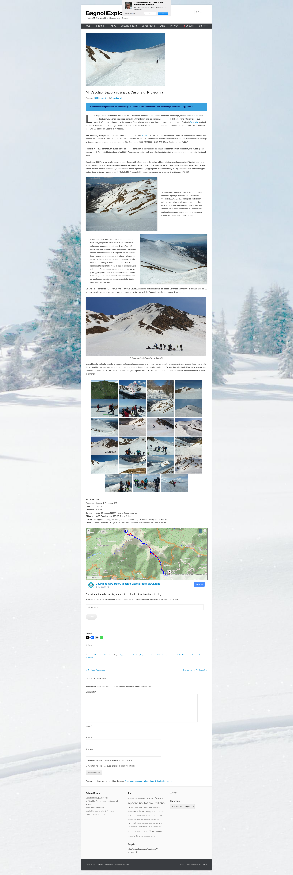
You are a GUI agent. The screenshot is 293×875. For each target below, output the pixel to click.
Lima (160, 816)
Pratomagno (134, 826)
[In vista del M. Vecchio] (188, 389)
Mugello (134, 819)
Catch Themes (202, 864)
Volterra (153, 836)
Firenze (156, 812)
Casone (153, 655)
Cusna (154, 807)
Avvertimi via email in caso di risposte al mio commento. (110, 760)
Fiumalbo (161, 812)
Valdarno (130, 836)
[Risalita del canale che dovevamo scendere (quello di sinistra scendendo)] (188, 446)
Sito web (89, 749)
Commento (91, 692)
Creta (150, 807)
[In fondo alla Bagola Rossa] (104, 446)
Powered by (128, 13)
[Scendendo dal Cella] (174, 483)
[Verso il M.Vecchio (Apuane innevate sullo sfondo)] (104, 408)
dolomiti (131, 812)
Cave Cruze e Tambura (95, 814)
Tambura (146, 832)
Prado (144, 136)
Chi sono (99, 26)
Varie (162, 26)
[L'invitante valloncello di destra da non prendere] (160, 427)
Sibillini (136, 832)
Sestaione (131, 832)
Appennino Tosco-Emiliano (129, 655)
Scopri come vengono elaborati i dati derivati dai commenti (148, 781)
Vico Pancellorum (145, 836)
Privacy (174, 26)
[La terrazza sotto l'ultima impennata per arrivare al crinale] (104, 464)
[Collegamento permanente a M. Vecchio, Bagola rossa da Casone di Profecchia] (146, 59)
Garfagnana (166, 655)
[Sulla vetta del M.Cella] (146, 483)
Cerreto (140, 807)
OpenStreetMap (189, 575)
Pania (141, 819)
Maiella (130, 819)
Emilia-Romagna (144, 811)
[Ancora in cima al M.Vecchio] (118, 483)
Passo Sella (140, 823)
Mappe (113, 26)
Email (89, 738)
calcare (130, 807)
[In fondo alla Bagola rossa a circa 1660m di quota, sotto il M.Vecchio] (132, 446)
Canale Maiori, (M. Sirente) (195, 670)
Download (199, 584)
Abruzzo (131, 798)
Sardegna (155, 826)
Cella (159, 655)
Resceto (150, 826)
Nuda (138, 819)
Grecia (148, 816)
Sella (160, 826)
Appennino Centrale (153, 798)
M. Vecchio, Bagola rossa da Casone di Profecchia (124, 92)
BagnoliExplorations (114, 13)
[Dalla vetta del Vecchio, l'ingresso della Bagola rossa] (188, 464)
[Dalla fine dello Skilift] (160, 389)
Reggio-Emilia (142, 826)
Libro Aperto (154, 816)
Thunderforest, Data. (176, 575)
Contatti (203, 26)
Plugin (204, 575)
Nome (89, 726)
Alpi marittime (139, 798)
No (150, 13)
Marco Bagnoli (116, 98)
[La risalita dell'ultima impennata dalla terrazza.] (132, 464)
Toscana (188, 655)
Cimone (145, 807)
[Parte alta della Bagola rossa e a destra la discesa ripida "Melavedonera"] (188, 427)
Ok (163, 13)
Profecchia (180, 655)
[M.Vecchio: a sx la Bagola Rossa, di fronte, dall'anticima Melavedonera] (132, 389)
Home (87, 26)
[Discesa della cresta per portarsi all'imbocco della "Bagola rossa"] (188, 408)
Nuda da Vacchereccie (96, 670)
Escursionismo (129, 26)
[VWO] (133, 13)
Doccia (158, 807)
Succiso (141, 832)
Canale (136, 807)
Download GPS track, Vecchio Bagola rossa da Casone (128, 583)
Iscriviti (91, 617)
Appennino (99, 655)
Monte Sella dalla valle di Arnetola (100, 811)
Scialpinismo (148, 26)
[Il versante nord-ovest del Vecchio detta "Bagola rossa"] (160, 408)
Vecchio (195, 655)
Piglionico (147, 823)
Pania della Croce (148, 819)
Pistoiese (152, 823)
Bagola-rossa (145, 655)
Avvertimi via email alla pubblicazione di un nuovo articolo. (111, 766)
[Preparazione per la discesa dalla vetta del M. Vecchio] (132, 408)
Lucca (174, 655)
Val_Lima (136, 836)
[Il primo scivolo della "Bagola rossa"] (104, 427)
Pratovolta (194, 122)
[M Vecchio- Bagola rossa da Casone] (104, 389)
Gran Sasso (140, 816)
